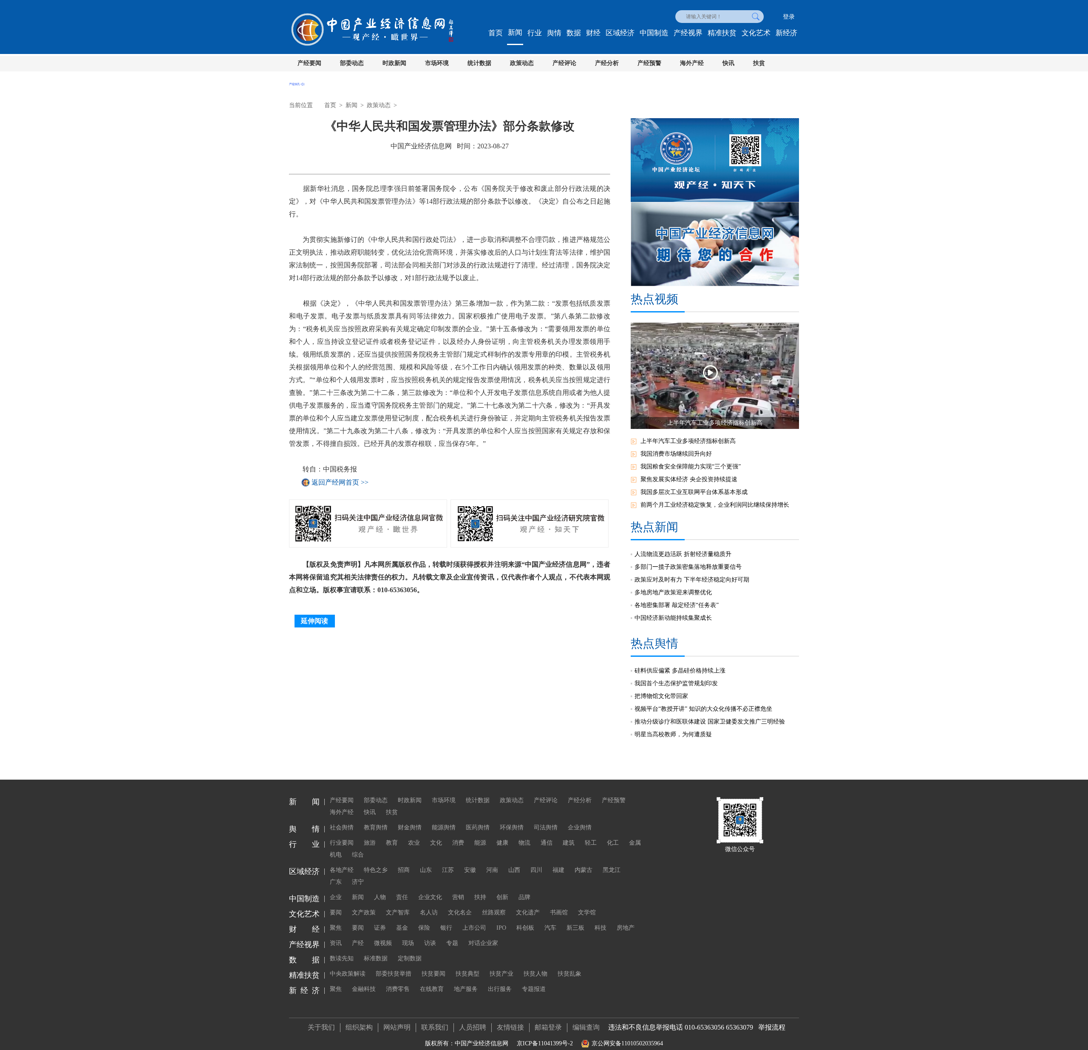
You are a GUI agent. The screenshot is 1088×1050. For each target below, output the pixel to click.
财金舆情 (410, 827)
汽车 (550, 928)
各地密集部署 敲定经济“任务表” (677, 605)
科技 (600, 928)
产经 (358, 943)
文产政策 (364, 912)
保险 (424, 928)
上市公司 (474, 928)
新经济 (786, 33)
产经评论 (564, 63)
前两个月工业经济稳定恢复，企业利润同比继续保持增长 (714, 505)
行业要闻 (342, 843)
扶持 (480, 897)
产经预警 (649, 63)
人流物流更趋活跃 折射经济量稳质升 (683, 554)
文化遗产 (528, 912)
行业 (534, 33)
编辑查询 (586, 1027)
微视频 (383, 943)
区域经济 (620, 33)
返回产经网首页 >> (340, 482)
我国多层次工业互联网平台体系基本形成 (694, 492)
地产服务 (466, 989)
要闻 (336, 912)
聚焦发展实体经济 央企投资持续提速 (688, 479)
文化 (436, 843)
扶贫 (759, 63)
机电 (336, 854)
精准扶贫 (722, 33)
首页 (495, 33)
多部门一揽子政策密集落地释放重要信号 (688, 567)
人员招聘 (472, 1027)
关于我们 (321, 1027)
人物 (380, 897)
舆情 (554, 33)
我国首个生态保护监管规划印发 (676, 683)
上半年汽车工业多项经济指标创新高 (688, 441)
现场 (408, 943)
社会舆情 (342, 827)
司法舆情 (546, 827)
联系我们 (434, 1027)
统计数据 (479, 63)
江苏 (448, 870)
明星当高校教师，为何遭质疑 (673, 734)
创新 (502, 897)
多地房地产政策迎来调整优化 (673, 592)
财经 (593, 33)
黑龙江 (611, 870)
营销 (458, 897)
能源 (480, 843)
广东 (336, 882)
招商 (404, 870)
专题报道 (534, 989)
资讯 (336, 943)
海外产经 (692, 63)
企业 (336, 897)
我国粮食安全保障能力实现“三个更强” (690, 466)
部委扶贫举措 (393, 974)
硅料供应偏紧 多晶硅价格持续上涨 (680, 670)
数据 (574, 33)
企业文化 (430, 897)
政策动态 (522, 63)
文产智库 (398, 912)
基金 (402, 928)
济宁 (358, 882)
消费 (458, 843)
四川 (536, 870)
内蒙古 (583, 870)
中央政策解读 (348, 974)
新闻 (515, 32)
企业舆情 (580, 827)
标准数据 (376, 958)
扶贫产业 (501, 974)
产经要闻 (309, 63)
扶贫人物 (535, 974)
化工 (613, 843)
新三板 (575, 928)
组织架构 (359, 1027)
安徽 (470, 870)
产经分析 (607, 63)
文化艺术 (756, 33)
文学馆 (587, 912)
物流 (524, 843)
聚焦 (336, 928)
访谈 (430, 943)
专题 (452, 943)
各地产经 (342, 870)
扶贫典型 (467, 974)
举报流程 (771, 1027)
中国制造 (654, 33)
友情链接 (510, 1027)
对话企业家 (483, 943)
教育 (392, 843)
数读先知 (342, 958)
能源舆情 (444, 827)
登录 (789, 17)
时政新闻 (394, 63)
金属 (635, 843)
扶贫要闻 (433, 974)
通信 (546, 843)
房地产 (626, 928)
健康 (502, 843)
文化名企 (460, 912)
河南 (492, 870)
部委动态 (352, 63)
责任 (402, 897)
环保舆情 (512, 827)
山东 (426, 870)
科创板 (525, 928)
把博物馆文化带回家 (661, 696)
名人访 (429, 912)
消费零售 (398, 989)
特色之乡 (376, 870)
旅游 (370, 843)
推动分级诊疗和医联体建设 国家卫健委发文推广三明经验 (710, 721)
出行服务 (500, 989)
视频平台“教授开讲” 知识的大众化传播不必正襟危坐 (703, 709)
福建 (558, 870)
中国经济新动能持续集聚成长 (673, 618)
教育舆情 (376, 827)
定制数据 (410, 958)
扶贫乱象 (569, 974)
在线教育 (432, 989)
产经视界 (688, 33)
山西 (514, 870)
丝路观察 (494, 912)
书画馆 (559, 912)
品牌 (524, 897)
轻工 (591, 843)
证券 (380, 928)
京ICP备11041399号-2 (545, 1043)
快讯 (728, 63)
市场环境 (437, 63)
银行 (446, 928)
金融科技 (364, 989)
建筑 (569, 843)
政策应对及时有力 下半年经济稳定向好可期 (692, 579)
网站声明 (397, 1027)
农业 (414, 843)
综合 (358, 854)
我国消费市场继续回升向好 (676, 454)
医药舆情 (478, 827)
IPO (501, 928)
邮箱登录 (548, 1027)
